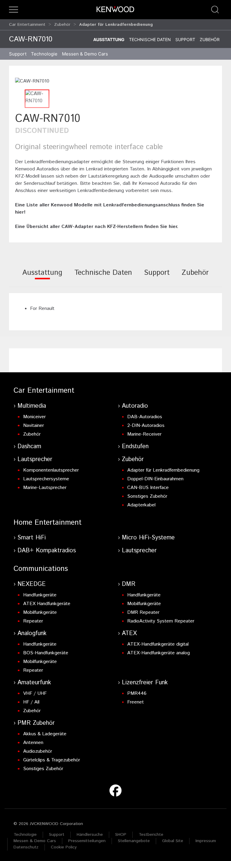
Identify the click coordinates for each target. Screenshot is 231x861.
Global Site (172, 841)
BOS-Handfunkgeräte (45, 653)
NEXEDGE (31, 584)
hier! (20, 212)
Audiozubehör (37, 751)
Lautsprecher (34, 459)
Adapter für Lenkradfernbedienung (163, 470)
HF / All (31, 702)
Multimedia (31, 406)
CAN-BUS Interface (148, 487)
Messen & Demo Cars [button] (85, 54)
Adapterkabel (141, 505)
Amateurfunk (34, 682)
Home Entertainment (48, 523)
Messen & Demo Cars (35, 841)
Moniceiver (34, 416)
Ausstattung (109, 39)
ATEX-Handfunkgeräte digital (158, 644)
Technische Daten (150, 39)
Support (185, 39)
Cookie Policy (64, 847)
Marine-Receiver (144, 434)
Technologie (25, 835)
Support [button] (17, 54)
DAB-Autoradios (144, 416)
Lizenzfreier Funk (145, 682)
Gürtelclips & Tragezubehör (51, 760)
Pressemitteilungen (87, 841)
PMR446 (136, 693)
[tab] (42, 276)
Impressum (206, 841)
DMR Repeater (143, 612)
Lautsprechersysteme (46, 479)
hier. (173, 226)
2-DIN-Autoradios (146, 425)
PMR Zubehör (36, 723)
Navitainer (33, 425)
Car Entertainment (27, 25)
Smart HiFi (31, 537)
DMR (128, 584)
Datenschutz (26, 847)
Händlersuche (90, 835)
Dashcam (29, 446)
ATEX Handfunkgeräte (46, 603)
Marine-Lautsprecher (44, 487)
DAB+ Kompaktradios (46, 550)
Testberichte (151, 835)
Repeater (33, 621)
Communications (41, 569)
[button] (13, 9)
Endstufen (135, 446)
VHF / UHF (35, 693)
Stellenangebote (134, 841)
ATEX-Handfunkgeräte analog (158, 653)
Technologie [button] (44, 54)
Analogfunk (32, 633)
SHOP (120, 835)
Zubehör (62, 25)
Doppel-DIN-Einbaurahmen (155, 479)
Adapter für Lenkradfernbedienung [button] (116, 25)
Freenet (135, 702)
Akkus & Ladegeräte (44, 733)
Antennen (33, 742)
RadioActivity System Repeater (160, 621)
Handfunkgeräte (40, 595)
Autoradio (135, 406)
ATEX (129, 633)
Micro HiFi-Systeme (148, 537)
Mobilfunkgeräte (40, 612)
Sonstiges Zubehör (147, 496)
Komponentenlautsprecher (51, 470)
